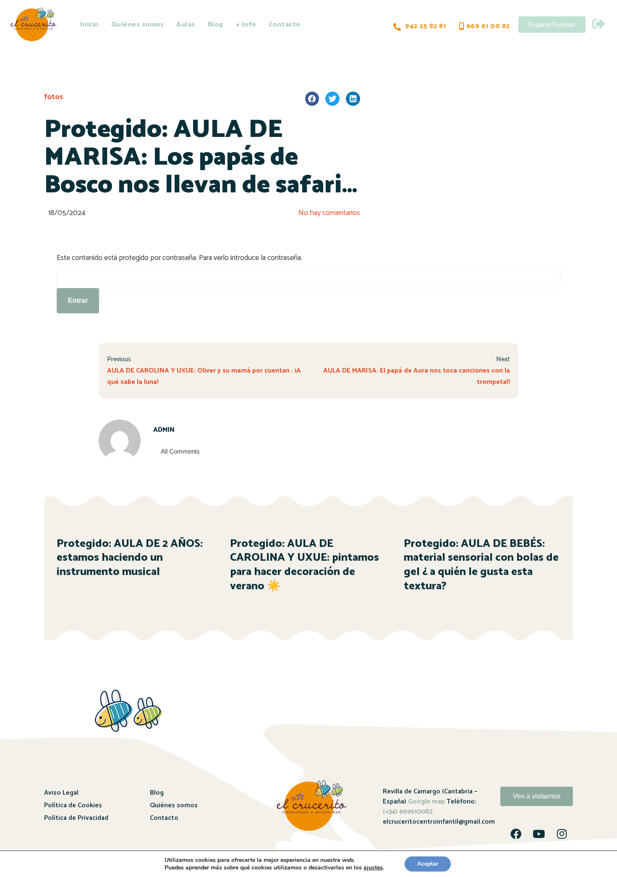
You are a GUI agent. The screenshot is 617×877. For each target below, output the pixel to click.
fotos (53, 97)
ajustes (373, 868)
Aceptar (427, 864)
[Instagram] (562, 834)
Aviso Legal (61, 792)
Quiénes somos (137, 24)
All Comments (180, 451)
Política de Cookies (73, 805)
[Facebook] (516, 834)
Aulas (185, 24)
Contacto (285, 24)
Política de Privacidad (76, 818)
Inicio (89, 24)
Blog (215, 24)
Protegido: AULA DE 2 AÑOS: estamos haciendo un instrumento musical (130, 558)
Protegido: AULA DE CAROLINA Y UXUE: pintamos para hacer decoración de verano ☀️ (304, 565)
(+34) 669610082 (408, 811)
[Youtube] (539, 834)
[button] (312, 99)
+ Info (246, 24)
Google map (426, 801)
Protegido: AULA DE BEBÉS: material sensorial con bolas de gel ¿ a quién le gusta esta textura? (481, 565)
